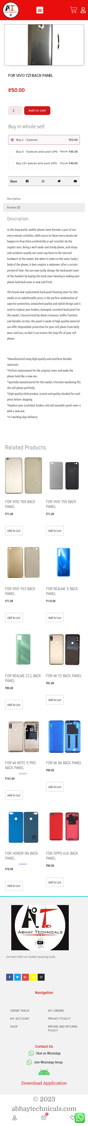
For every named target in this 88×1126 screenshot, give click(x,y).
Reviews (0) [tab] (13, 207)
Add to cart (37, 110)
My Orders (56, 1011)
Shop (14, 1026)
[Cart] (73, 9)
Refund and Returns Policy (63, 1028)
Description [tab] (14, 198)
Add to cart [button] (13, 530)
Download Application (44, 1083)
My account (20, 1019)
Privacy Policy (59, 1019)
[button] (39, 10)
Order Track (19, 1011)
